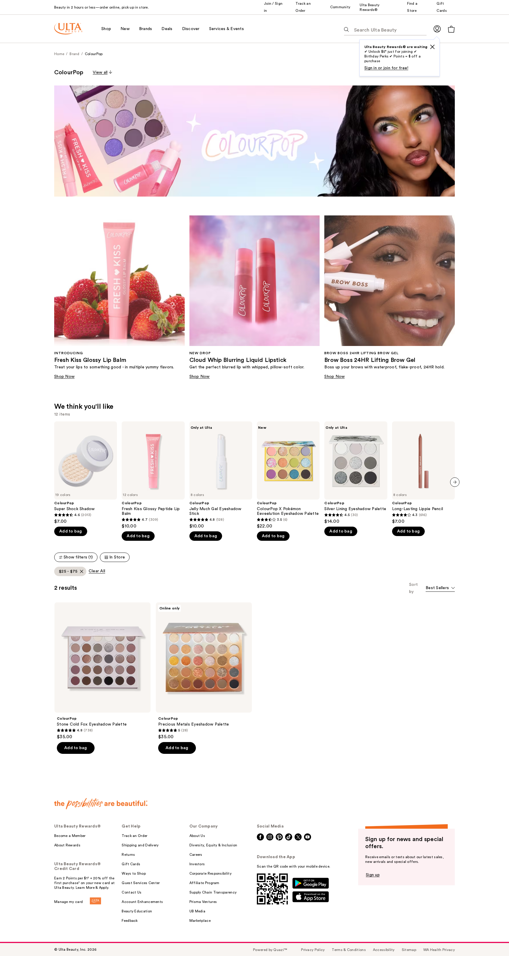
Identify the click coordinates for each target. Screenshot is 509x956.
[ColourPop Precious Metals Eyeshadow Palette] (204, 671)
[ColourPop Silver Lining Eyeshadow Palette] (355, 472)
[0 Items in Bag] (451, 29)
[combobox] (440, 588)
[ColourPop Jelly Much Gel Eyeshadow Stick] (220, 475)
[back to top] (491, 938)
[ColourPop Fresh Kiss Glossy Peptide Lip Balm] (153, 475)
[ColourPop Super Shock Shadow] (85, 472)
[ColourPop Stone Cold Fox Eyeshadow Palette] (102, 671)
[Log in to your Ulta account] (437, 28)
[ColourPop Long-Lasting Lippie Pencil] (423, 472)
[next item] (455, 482)
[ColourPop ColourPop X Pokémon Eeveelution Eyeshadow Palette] (288, 475)
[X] (432, 46)
